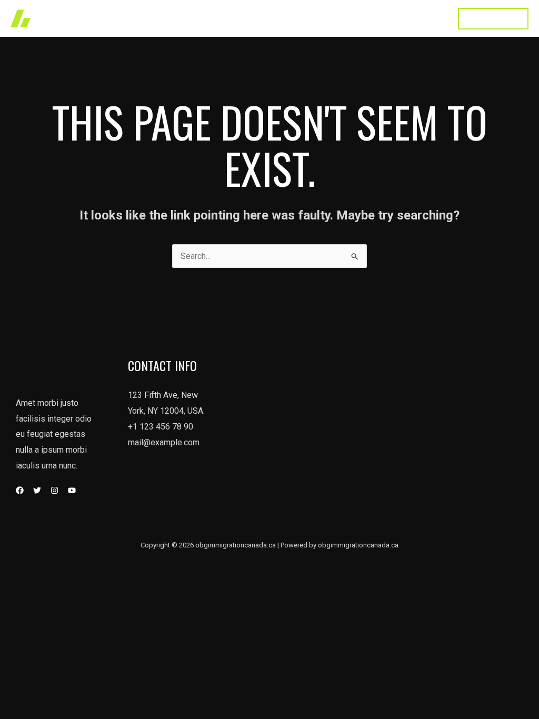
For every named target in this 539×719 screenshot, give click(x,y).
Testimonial (373, 18)
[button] (493, 18)
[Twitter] (37, 490)
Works (223, 18)
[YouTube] (72, 490)
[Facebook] (20, 490)
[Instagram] (54, 490)
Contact (425, 18)
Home (183, 18)
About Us (318, 18)
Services (268, 18)
